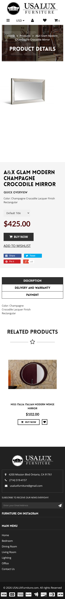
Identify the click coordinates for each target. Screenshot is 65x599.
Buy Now (21, 237)
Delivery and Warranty (32, 288)
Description (32, 281)
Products (25, 36)
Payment (32, 295)
